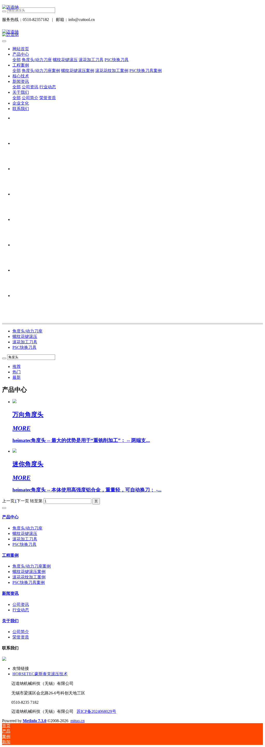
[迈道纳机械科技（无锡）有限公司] (132, 7)
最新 (16, 377)
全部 (16, 59)
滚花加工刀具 (24, 342)
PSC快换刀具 (24, 347)
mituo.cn (77, 721)
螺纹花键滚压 (24, 336)
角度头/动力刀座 (27, 331)
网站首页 (20, 49)
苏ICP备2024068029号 (96, 711)
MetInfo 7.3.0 (34, 721)
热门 (16, 372)
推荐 (16, 366)
